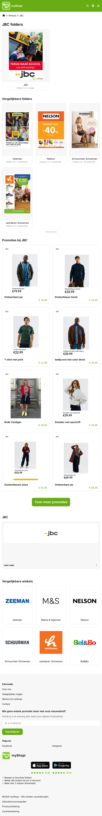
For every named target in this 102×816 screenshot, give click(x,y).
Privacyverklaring (11, 806)
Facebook (7, 746)
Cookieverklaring (10, 811)
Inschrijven (12, 731)
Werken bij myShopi (12, 699)
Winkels (12, 15)
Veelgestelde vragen (12, 694)
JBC (22, 15)
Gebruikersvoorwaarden (14, 801)
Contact (6, 704)
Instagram (57, 746)
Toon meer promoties (51, 502)
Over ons (6, 689)
